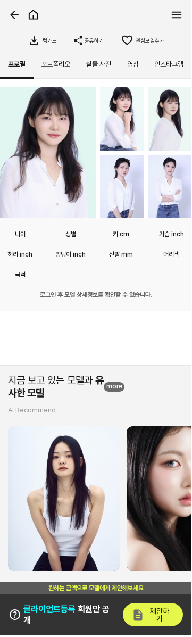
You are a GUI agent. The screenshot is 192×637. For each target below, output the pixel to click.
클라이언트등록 (49, 609)
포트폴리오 (55, 64)
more (114, 386)
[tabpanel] (95, 199)
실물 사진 (98, 64)
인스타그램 (168, 64)
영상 (133, 64)
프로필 (17, 64)
